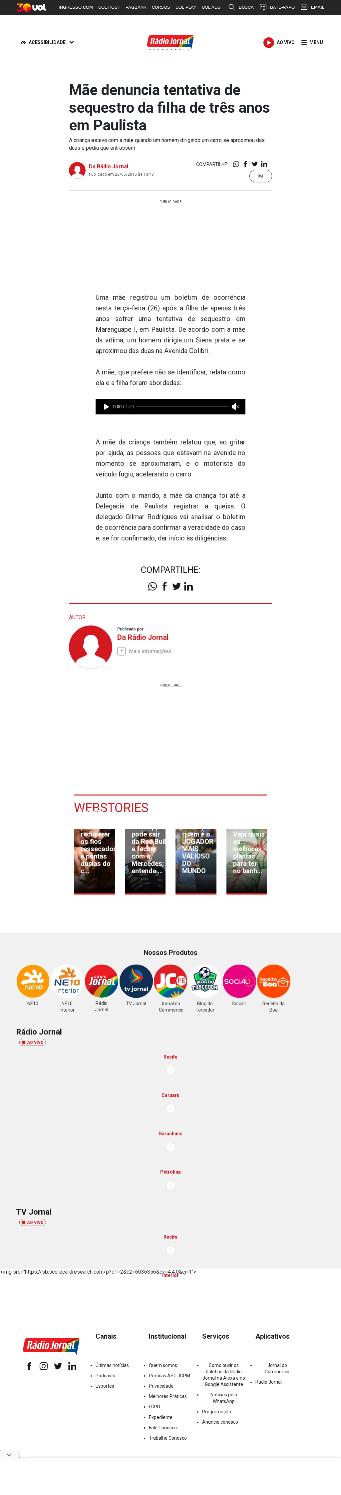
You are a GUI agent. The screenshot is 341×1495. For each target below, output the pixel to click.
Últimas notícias (112, 1365)
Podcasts (105, 1375)
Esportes (105, 1386)
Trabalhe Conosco (168, 1438)
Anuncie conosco (220, 1422)
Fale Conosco (163, 1427)
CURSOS (161, 7)
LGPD (154, 1406)
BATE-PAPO (282, 7)
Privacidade (161, 1386)
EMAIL (317, 7)
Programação (216, 1411)
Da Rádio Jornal (108, 166)
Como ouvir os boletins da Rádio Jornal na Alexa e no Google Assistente (223, 1375)
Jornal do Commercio (277, 1368)
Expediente (160, 1417)
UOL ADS (211, 7)
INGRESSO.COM (76, 7)
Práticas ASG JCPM (169, 1375)
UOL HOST (109, 7)
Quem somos (163, 1365)
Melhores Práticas (168, 1396)
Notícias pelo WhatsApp (223, 1398)
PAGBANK (136, 7)
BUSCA (246, 7)
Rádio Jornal (268, 1382)
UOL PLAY (185, 7)
